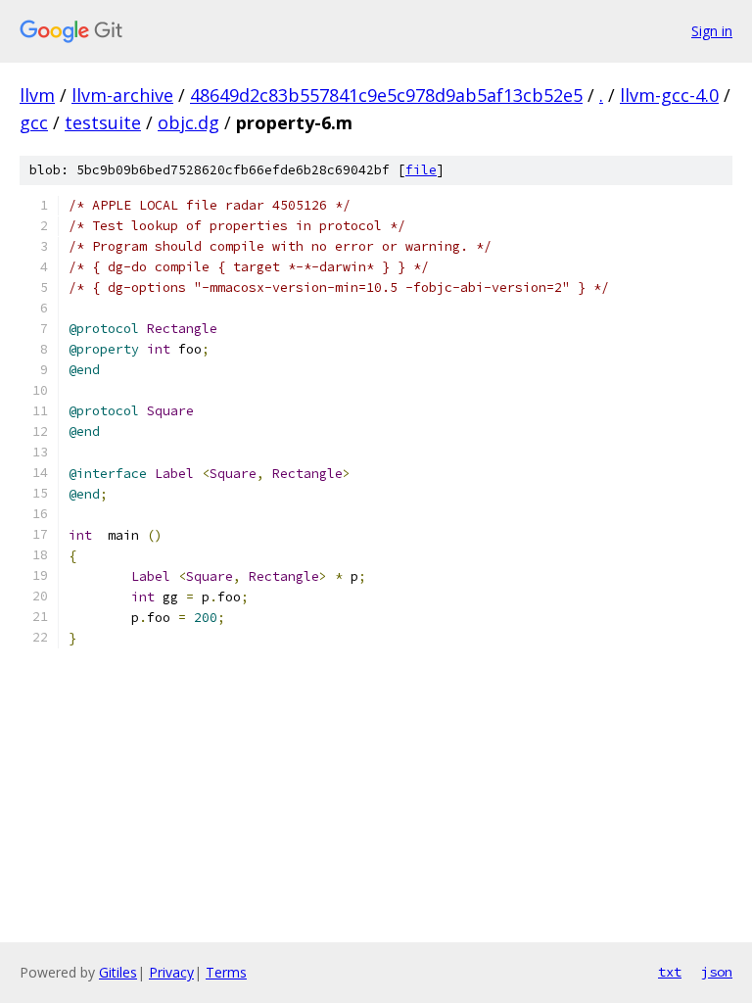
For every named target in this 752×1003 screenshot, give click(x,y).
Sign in (711, 31)
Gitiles (118, 972)
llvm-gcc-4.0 (669, 95)
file (421, 170)
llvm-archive (122, 95)
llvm (37, 95)
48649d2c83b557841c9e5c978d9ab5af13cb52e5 (386, 95)
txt (670, 971)
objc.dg (188, 122)
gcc (34, 122)
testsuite (103, 122)
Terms (226, 972)
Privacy (171, 972)
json (716, 971)
